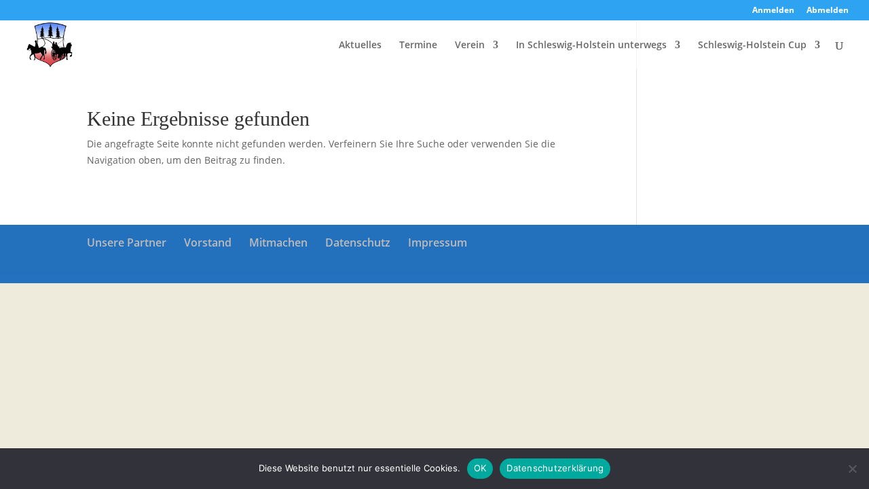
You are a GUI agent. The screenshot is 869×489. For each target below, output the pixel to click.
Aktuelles (360, 45)
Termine (418, 45)
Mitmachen (278, 242)
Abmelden (828, 11)
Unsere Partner (126, 242)
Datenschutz (357, 242)
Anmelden (773, 11)
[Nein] (852, 468)
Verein (470, 45)
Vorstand (208, 242)
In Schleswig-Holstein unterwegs (591, 45)
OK (480, 468)
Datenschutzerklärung (555, 468)
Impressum (437, 242)
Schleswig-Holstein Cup (752, 45)
